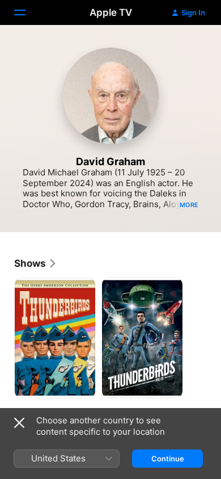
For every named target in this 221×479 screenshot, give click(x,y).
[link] (35, 263)
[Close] (19, 423)
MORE (189, 205)
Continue (167, 458)
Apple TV (111, 12)
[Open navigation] (26, 12)
